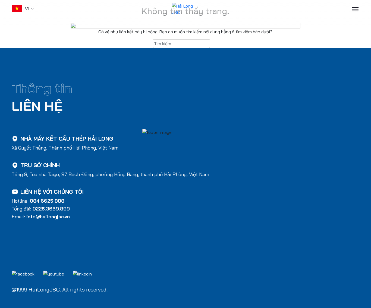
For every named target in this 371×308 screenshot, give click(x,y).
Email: (41, 216)
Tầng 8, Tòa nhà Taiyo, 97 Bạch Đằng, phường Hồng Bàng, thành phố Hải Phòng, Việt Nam (110, 174)
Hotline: (38, 201)
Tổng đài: (41, 209)
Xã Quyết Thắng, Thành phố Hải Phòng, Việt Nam (65, 148)
